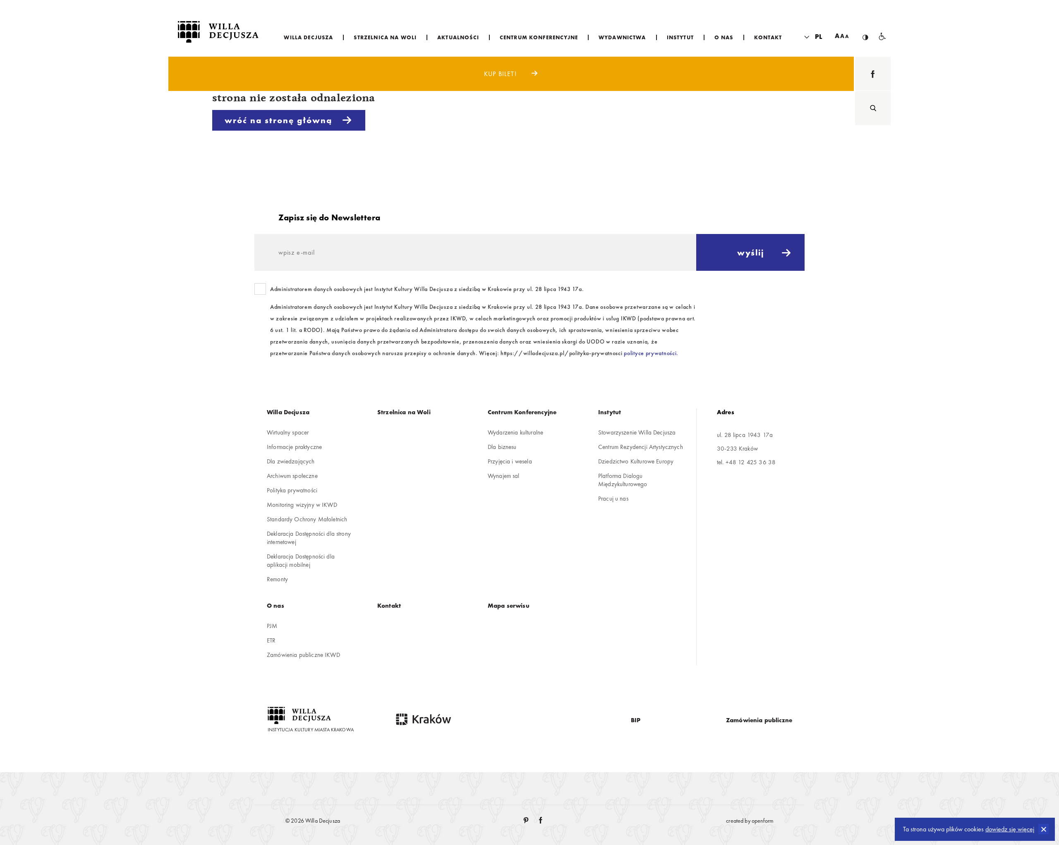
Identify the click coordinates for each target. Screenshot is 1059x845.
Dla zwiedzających (291, 461)
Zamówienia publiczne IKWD (303, 655)
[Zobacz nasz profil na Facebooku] (873, 74)
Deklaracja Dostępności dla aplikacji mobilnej (301, 560)
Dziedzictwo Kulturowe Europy (635, 461)
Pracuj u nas (613, 498)
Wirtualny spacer (288, 432)
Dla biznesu (502, 447)
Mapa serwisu (509, 606)
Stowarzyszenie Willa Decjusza (637, 432)
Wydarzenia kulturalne (515, 432)
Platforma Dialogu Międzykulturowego (622, 480)
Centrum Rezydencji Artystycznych (640, 447)
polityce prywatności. (651, 353)
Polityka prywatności (292, 490)
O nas (275, 606)
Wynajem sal (504, 476)
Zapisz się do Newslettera (329, 217)
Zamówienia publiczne (759, 720)
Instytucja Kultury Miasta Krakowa (311, 729)
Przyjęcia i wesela (510, 461)
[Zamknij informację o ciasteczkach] (1043, 829)
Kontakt (389, 606)
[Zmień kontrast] (865, 30)
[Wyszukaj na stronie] (873, 108)
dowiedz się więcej (1009, 829)
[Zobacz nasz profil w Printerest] (526, 820)
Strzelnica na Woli (404, 412)
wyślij (750, 252)
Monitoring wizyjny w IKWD (302, 505)
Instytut (609, 412)
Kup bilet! (501, 73)
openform (763, 820)
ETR (271, 640)
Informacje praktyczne (294, 447)
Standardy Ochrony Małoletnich (307, 519)
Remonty (277, 579)
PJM (272, 626)
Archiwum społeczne (292, 476)
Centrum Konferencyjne (522, 412)
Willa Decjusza (288, 412)
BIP (635, 720)
